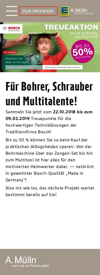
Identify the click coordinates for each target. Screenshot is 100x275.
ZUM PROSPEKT (38, 11)
